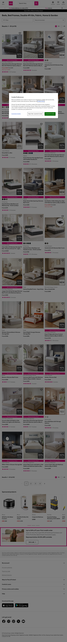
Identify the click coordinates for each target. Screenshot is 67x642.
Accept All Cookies (50, 113)
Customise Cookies (16, 113)
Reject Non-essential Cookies (35, 113)
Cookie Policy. (41, 101)
